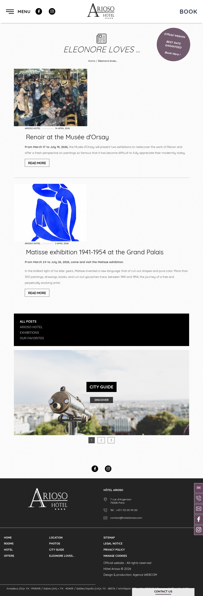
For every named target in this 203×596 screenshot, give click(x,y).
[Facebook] (38, 11)
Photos (54, 543)
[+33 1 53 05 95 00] (198, 499)
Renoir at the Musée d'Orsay (67, 137)
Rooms (8, 543)
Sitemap (109, 537)
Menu (23, 11)
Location (56, 537)
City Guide (56, 549)
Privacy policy (114, 549)
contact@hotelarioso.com (126, 517)
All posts (28, 321)
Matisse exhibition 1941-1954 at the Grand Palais (95, 252)
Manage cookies (115, 555)
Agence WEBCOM (145, 575)
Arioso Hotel (32, 128)
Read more (37, 163)
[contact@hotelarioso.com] (198, 509)
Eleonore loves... (61, 555)
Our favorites (32, 338)
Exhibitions (29, 333)
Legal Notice (113, 543)
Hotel (8, 549)
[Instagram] (52, 11)
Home (91, 60)
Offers (9, 555)
